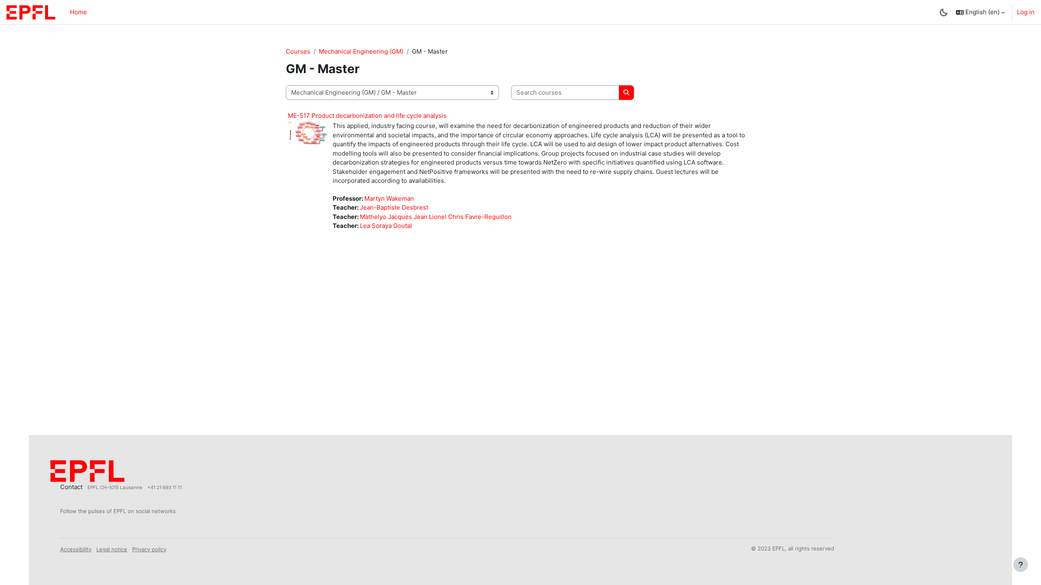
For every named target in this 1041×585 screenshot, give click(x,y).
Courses (298, 51)
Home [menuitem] (78, 12)
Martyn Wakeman (389, 198)
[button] (980, 12)
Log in (1025, 12)
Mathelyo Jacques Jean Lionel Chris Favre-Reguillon (436, 217)
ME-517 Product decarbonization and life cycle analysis (367, 115)
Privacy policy (149, 549)
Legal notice (111, 549)
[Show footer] (1020, 564)
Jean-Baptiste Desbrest (394, 207)
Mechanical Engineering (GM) (361, 51)
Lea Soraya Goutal (386, 226)
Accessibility (75, 549)
